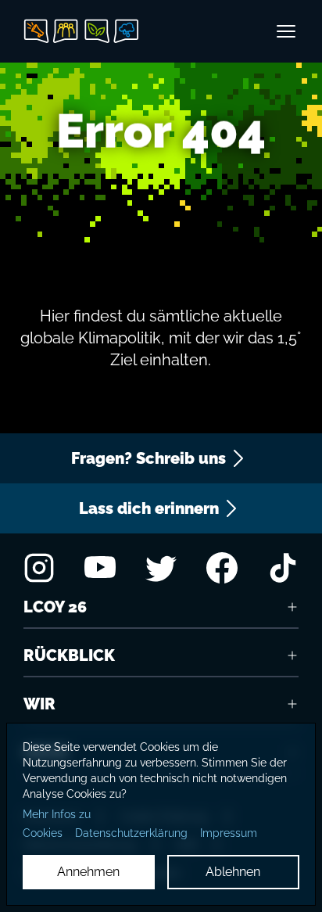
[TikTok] (283, 567)
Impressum (228, 833)
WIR (39, 704)
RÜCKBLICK (69, 655)
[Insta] (39, 567)
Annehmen (88, 871)
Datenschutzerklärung (131, 833)
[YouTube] (100, 567)
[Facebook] (222, 567)
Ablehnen (233, 871)
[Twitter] (161, 567)
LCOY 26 (55, 607)
